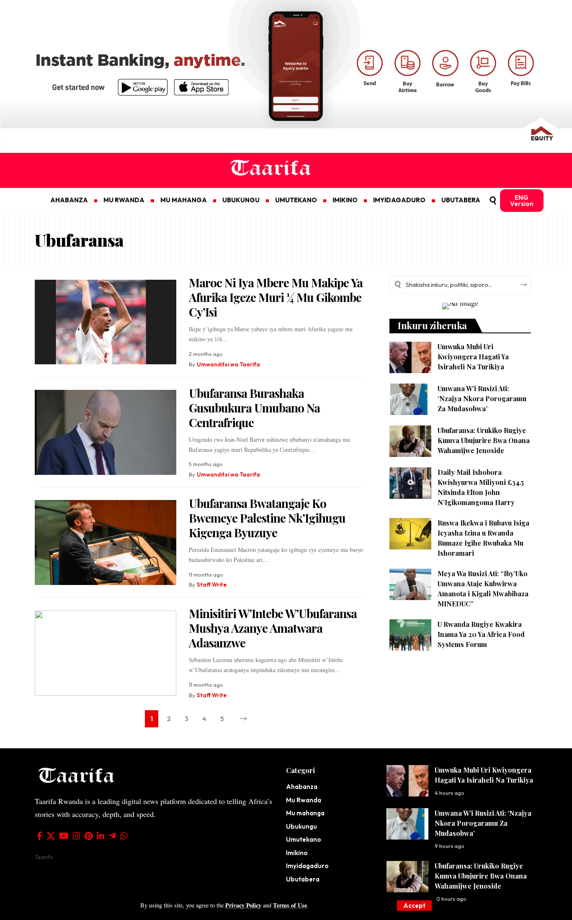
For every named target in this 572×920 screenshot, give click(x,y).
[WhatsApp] (124, 836)
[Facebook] (39, 836)
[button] (414, 905)
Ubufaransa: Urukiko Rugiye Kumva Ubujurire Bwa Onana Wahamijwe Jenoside (484, 440)
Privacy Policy (243, 905)
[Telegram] (112, 836)
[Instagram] (76, 836)
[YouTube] (64, 836)
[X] (50, 836)
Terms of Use (290, 905)
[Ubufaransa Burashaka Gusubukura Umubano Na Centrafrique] (105, 432)
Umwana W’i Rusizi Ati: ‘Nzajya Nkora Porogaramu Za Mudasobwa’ (482, 398)
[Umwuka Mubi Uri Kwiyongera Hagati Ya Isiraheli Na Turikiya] (410, 357)
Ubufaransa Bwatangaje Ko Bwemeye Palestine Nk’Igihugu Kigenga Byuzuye (267, 517)
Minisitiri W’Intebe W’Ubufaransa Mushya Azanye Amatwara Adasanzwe (273, 628)
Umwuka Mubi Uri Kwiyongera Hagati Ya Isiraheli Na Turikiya (473, 356)
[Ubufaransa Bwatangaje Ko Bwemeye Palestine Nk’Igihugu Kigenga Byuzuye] (105, 542)
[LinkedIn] (100, 836)
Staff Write (212, 584)
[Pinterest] (88, 836)
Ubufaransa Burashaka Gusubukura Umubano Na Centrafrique (254, 407)
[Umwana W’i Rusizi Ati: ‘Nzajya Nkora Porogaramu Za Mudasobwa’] (410, 399)
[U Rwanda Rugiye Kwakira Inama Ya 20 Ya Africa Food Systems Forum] (410, 635)
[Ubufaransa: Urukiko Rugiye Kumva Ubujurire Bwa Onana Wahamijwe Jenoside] (410, 441)
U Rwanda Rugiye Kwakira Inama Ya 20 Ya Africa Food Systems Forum (481, 634)
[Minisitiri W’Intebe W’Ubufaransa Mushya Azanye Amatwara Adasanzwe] (105, 653)
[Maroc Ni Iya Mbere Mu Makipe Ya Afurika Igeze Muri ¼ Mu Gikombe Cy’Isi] (105, 322)
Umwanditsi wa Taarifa (228, 364)
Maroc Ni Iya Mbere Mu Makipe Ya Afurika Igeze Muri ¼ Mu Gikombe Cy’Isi (276, 297)
